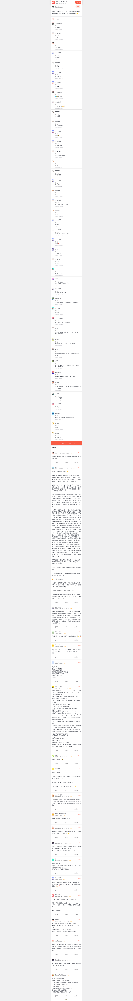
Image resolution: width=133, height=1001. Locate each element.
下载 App (78, 2)
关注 (78, 6)
